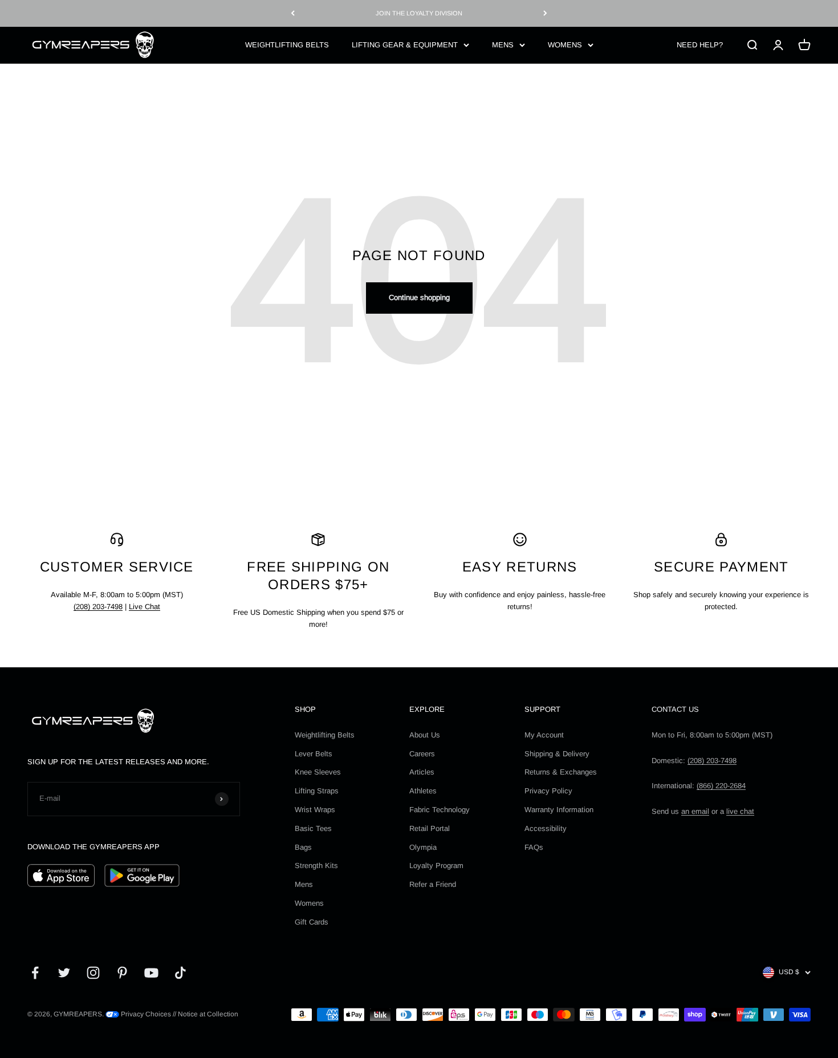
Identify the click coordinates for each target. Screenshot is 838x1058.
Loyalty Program (436, 865)
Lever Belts (313, 753)
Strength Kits (316, 865)
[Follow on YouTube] (151, 972)
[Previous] (293, 13)
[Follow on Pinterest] (122, 972)
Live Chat (144, 606)
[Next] (545, 13)
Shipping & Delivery (556, 753)
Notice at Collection (208, 1014)
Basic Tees (313, 828)
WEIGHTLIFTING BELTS (287, 44)
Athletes (423, 791)
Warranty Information (558, 809)
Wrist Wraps (315, 809)
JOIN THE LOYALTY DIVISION (419, 13)
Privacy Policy (548, 791)
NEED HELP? (700, 44)
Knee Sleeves (318, 772)
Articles (421, 772)
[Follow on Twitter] (64, 972)
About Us (424, 735)
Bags (303, 847)
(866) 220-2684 (721, 785)
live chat (740, 811)
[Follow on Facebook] (35, 972)
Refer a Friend (432, 884)
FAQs (533, 847)
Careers (422, 753)
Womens (309, 903)
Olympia (423, 847)
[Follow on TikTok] (180, 972)
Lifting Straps (317, 791)
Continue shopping (419, 297)
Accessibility (545, 828)
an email (695, 811)
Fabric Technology (439, 809)
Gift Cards (311, 922)
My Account (544, 735)
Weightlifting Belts (325, 735)
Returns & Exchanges (560, 772)
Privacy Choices (145, 1014)
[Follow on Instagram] (93, 972)
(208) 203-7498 (98, 606)
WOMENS (565, 44)
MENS (503, 44)
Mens (304, 884)
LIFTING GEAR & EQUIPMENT (405, 44)
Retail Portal (429, 828)
